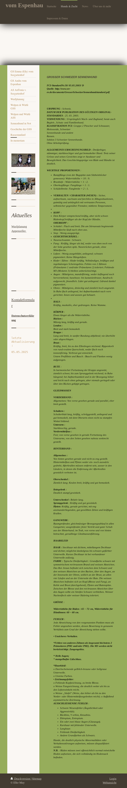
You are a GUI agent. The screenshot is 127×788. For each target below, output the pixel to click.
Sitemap (37, 778)
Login (112, 778)
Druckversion (22, 778)
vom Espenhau (24, 5)
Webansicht (109, 782)
